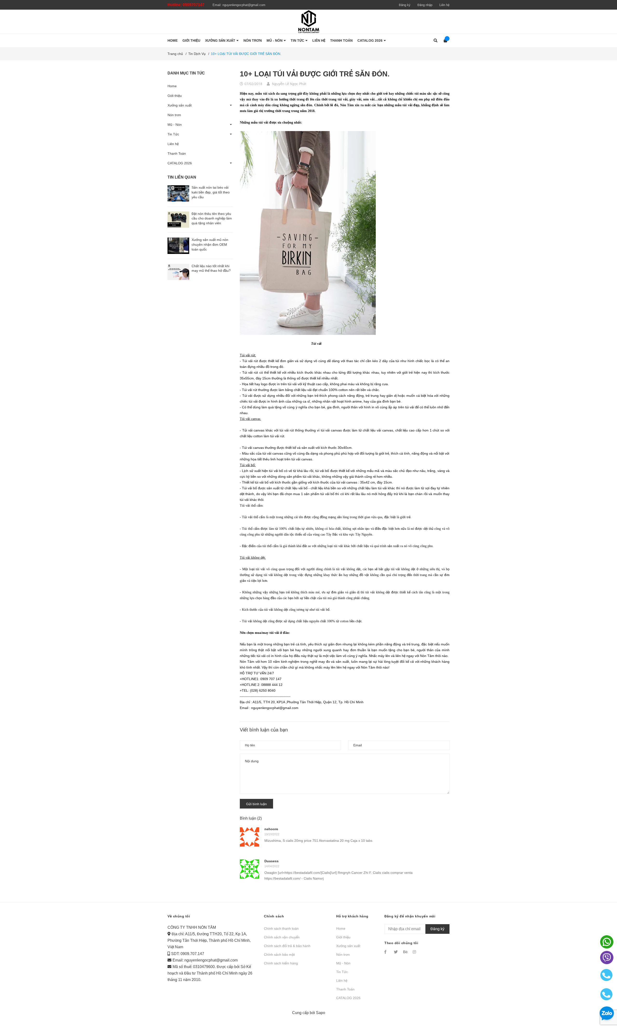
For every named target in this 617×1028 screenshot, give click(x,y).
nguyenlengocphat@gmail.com (243, 5)
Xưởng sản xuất (180, 105)
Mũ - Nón (175, 124)
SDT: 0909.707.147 (187, 954)
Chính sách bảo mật (279, 954)
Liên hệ (444, 5)
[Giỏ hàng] (444, 41)
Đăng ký (404, 5)
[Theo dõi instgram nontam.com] (415, 951)
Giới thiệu (175, 96)
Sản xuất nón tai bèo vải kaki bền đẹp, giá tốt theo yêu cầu (211, 192)
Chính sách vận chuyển (282, 937)
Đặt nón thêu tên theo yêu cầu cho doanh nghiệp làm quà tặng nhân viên (212, 218)
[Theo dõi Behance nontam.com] (405, 951)
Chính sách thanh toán (281, 928)
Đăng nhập (424, 5)
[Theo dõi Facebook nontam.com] (386, 951)
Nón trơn (174, 115)
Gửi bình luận (256, 804)
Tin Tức (173, 134)
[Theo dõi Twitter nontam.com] (396, 951)
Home (172, 86)
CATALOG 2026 (180, 163)
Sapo (320, 1013)
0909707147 (193, 5)
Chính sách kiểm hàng (281, 963)
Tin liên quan (182, 177)
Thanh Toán (177, 153)
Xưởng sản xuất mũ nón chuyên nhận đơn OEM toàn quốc (210, 244)
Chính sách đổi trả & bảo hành (287, 946)
